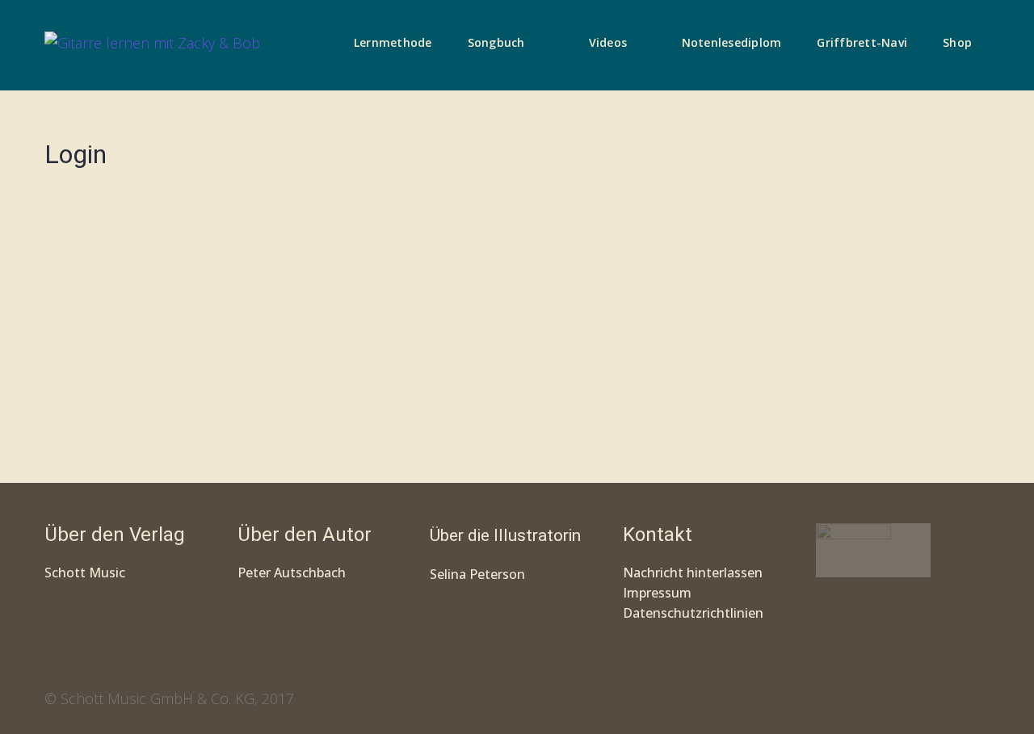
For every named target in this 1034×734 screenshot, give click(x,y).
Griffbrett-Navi (862, 42)
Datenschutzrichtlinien (693, 613)
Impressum (657, 593)
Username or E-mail (109, 209)
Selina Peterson (477, 574)
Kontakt (657, 534)
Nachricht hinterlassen (693, 572)
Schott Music (84, 572)
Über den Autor (304, 534)
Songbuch (496, 42)
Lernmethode (393, 42)
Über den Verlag (114, 534)
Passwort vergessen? (226, 450)
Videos (608, 42)
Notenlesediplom (732, 42)
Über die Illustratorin (505, 535)
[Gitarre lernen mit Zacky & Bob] (152, 45)
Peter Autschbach (291, 572)
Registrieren (320, 401)
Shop (957, 42)
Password (79, 283)
